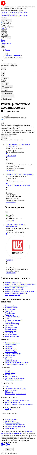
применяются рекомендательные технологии (17, 432)
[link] (4, 35)
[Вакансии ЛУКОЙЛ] (20, 247)
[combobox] (10, 64)
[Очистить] (3, 68)
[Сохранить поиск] (3, 73)
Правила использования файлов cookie (14, 16)
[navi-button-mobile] (3, 46)
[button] (3, 40)
